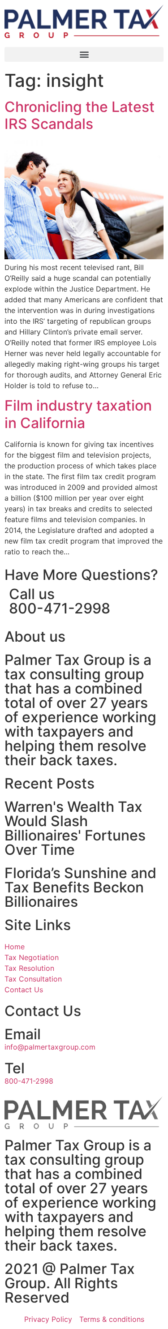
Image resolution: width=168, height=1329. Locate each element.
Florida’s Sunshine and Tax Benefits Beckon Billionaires (80, 887)
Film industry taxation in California (78, 414)
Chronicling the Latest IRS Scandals (79, 115)
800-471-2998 (59, 608)
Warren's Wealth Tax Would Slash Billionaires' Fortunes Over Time (75, 828)
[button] (84, 54)
